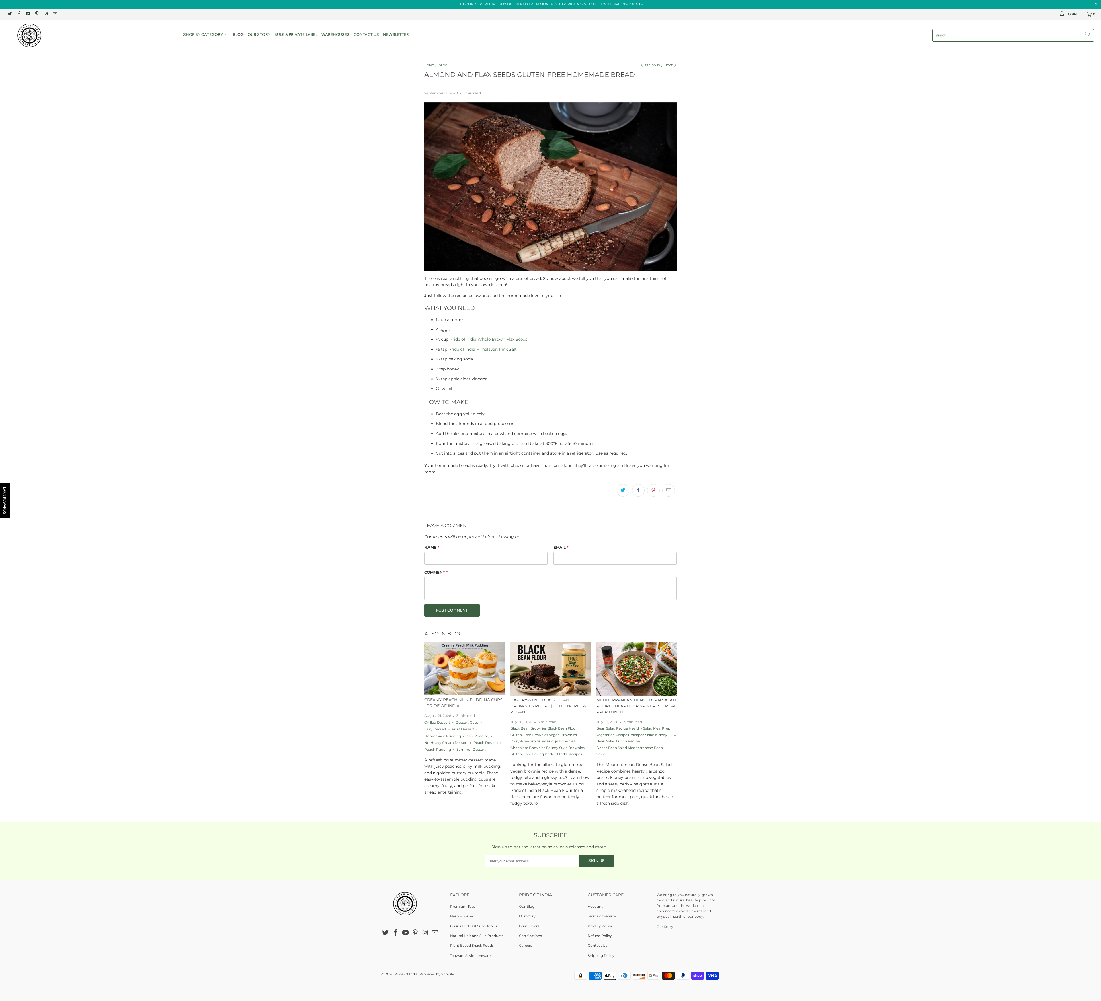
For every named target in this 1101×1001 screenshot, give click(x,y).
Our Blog (526, 906)
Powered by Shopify (436, 974)
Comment (436, 572)
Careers (525, 945)
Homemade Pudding (442, 736)
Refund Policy (600, 936)
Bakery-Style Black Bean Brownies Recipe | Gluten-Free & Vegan (548, 706)
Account (595, 906)
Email (561, 547)
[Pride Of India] (91, 35)
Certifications (530, 936)
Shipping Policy (601, 955)
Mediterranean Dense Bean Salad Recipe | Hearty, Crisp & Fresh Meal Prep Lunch (636, 706)
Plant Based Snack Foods (472, 945)
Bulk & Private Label (295, 34)
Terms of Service (602, 916)
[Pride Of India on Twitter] (9, 14)
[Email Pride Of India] (54, 14)
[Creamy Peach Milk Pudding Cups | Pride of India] (464, 668)
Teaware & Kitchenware (470, 955)
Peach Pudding (437, 750)
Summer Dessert (471, 750)
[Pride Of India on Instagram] (45, 14)
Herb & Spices (462, 916)
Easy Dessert (435, 729)
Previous (652, 65)
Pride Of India (406, 974)
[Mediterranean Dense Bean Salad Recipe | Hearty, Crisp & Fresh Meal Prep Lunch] (636, 669)
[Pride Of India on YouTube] (27, 14)
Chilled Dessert (437, 723)
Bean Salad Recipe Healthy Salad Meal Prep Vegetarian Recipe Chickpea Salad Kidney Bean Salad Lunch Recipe (633, 734)
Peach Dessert (485, 743)
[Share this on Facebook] (638, 490)
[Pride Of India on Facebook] (18, 14)
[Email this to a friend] (668, 490)
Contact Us (366, 34)
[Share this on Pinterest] (653, 490)
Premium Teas (462, 906)
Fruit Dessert (463, 729)
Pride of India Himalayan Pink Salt (482, 349)
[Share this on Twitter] (623, 490)
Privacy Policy (600, 926)
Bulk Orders (529, 926)
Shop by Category (203, 34)
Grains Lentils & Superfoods (473, 926)
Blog (238, 34)
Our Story (259, 34)
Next (669, 65)
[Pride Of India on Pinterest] (36, 14)
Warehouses (335, 34)
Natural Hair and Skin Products (476, 936)
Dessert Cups (467, 723)
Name (431, 547)
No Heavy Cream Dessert (446, 743)
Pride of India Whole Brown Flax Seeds (488, 339)
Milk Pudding (477, 736)
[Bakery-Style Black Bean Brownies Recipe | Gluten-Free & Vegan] (550, 669)
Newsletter (396, 34)
